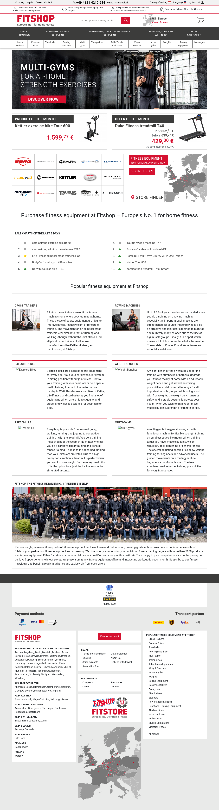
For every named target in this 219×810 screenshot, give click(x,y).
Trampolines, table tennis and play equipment (109, 33)
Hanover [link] (30, 663)
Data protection (119, 653)
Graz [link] (17, 699)
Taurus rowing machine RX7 (144, 243)
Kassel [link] (62, 663)
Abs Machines (156, 710)
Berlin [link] (38, 652)
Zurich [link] (43, 720)
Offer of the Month (133, 119)
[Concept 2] (112, 161)
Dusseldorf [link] (20, 659)
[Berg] (23, 161)
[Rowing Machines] (126, 319)
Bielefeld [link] (46, 652)
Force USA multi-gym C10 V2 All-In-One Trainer (155, 256)
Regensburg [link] (43, 670)
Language (178, 2)
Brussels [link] (29, 729)
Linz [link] (47, 699)
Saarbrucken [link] (21, 674)
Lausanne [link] (34, 720)
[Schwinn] (46, 193)
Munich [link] (68, 667)
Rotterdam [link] (34, 712)
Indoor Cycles (156, 672)
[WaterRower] (90, 193)
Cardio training (24, 33)
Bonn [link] (65, 652)
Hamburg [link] (20, 663)
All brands (154, 734)
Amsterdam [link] (21, 708)
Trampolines (155, 660)
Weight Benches (126, 364)
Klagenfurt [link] (38, 699)
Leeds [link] (29, 687)
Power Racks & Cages (160, 701)
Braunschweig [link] (31, 656)
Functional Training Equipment (165, 706)
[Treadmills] (26, 428)
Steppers (153, 697)
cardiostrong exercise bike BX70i (51, 243)
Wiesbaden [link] (57, 674)
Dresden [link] (65, 656)
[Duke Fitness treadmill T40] (193, 127)
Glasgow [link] (19, 690)
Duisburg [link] (32, 659)
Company (19, 2)
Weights (153, 676)
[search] (125, 20)
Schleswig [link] (34, 674)
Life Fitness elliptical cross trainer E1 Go (56, 256)
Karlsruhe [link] (53, 663)
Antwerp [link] (19, 729)
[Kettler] (68, 177)
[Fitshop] (36, 20)
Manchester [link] (40, 690)
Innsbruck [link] (26, 699)
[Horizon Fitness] (46, 177)
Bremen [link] (44, 656)
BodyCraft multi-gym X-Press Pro (52, 262)
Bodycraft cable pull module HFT (146, 249)
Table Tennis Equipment (161, 664)
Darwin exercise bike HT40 (48, 269)
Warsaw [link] (19, 755)
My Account (194, 2)
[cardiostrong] (90, 161)
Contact (48, 2)
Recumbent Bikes (158, 685)
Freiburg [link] (60, 659)
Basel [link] (18, 720)
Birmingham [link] (39, 687)
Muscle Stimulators (159, 722)
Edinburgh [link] (64, 687)
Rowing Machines (127, 305)
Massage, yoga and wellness (161, 33)
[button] (21, 79)
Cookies (86, 658)
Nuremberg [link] (30, 670)
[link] (168, 178)
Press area (116, 682)
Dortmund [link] (54, 656)
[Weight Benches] (126, 369)
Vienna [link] (64, 699)
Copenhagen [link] (21, 747)
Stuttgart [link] (46, 674)
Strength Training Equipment (57, 33)
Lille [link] (17, 738)
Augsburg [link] (29, 652)
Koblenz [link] (19, 667)
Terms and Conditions (94, 653)
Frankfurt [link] (50, 659)
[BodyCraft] (46, 161)
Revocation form (91, 666)
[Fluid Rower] (23, 177)
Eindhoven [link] (60, 708)
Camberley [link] (52, 687)
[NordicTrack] (23, 193)
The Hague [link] (48, 708)
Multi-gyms (123, 422)
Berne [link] (25, 720)
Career (39, 2)
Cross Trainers (26, 305)
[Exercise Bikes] (26, 369)
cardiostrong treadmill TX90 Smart (148, 269)
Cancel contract (109, 636)
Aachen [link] (19, 652)
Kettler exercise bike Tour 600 (42, 125)
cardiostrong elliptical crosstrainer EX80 (56, 249)
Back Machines (157, 714)
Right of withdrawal (121, 662)
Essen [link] (41, 659)
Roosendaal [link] (21, 712)
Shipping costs (90, 662)
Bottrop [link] (19, 656)
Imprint (30, 2)
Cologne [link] (28, 667)
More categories (194, 33)
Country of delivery (159, 2)
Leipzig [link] (38, 667)
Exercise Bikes (25, 364)
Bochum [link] (56, 652)
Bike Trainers (155, 693)
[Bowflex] (68, 161)
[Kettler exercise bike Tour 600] (93, 127)
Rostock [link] (55, 670)
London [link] (29, 690)
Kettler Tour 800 (136, 262)
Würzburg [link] (20, 678)
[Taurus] (68, 193)
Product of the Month (35, 119)
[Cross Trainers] (26, 319)
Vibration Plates (157, 727)
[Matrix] (112, 177)
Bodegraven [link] (34, 708)
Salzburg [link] (55, 699)
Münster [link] (19, 670)
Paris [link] (22, 738)
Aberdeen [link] (20, 687)
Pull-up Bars (155, 718)
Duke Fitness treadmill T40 (139, 125)
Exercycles (154, 689)
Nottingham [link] (54, 690)
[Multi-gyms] (126, 428)
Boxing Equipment (158, 681)
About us (115, 658)
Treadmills (23, 422)
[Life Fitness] (90, 177)
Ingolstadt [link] (41, 663)
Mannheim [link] (57, 667)
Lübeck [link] (46, 667)
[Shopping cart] (202, 20)
